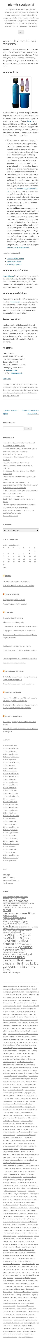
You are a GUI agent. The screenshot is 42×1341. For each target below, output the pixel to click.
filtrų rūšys (20, 992)
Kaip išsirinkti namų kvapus (12, 454)
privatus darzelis (8, 1261)
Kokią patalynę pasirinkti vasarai (14, 600)
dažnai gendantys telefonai (12, 1168)
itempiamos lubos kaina (29, 1267)
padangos (26, 944)
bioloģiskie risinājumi (27, 1250)
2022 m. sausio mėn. (10, 824)
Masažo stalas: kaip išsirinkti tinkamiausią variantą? (20, 485)
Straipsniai (7, 379)
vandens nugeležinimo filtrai (21, 393)
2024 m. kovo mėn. (9, 799)
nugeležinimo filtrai (16, 937)
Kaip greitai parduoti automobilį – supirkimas (18, 684)
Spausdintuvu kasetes (10, 1303)
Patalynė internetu (12, 594)
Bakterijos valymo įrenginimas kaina (14, 1219)
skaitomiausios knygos (13, 954)
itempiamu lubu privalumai (11, 1264)
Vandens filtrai (8, 387)
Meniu (21, 32)
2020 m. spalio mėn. (9, 861)
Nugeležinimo (8, 276)
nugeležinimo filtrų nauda (11, 1056)
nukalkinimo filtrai (16, 940)
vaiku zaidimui (14, 1250)
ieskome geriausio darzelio (26, 1258)
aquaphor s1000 (24, 1118)
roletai (21, 952)
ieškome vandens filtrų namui (12, 1031)
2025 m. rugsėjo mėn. (10, 754)
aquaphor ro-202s (22, 1110)
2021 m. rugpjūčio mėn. (11, 833)
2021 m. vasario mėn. (10, 849)
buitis (24, 1233)
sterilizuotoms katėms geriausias (13, 1166)
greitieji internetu (31, 1320)
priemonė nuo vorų (9, 1132)
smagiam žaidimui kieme (11, 1152)
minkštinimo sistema (9, 1000)
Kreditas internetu (8, 1311)
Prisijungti (6, 875)
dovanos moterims (11, 907)
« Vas (4, 567)
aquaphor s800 (22, 1095)
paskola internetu (11, 947)
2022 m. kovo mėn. (9, 818)
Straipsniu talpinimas (13, 692)
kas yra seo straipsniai (21, 1194)
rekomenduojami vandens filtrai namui (25, 1039)
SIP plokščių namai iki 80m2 (23, 1202)
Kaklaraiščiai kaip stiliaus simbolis (14, 488)
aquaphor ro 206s (8, 1124)
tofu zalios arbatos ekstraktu (25, 1281)
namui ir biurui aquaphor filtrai (18, 1101)
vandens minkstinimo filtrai (19, 968)
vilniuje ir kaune (16, 1331)
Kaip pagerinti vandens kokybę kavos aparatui (19, 631)
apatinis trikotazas (20, 897)
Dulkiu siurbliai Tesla (16, 1210)
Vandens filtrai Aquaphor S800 (13, 496)
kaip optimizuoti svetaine (22, 1199)
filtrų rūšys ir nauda (24, 1000)
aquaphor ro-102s (13, 1098)
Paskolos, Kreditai (21, 1314)
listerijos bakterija (14, 1247)
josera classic (22, 1191)
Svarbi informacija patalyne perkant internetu (18, 510)
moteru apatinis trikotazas (11, 930)
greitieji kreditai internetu (13, 919)
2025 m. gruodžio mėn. (11, 748)
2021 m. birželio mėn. (10, 838)
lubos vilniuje (26, 1272)
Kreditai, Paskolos (15, 1317)
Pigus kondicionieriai (9, 1300)
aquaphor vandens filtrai (19, 1073)
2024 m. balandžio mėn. (11, 796)
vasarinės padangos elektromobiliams (23, 1177)
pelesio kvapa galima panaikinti (27, 1126)
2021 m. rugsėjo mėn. (10, 830)
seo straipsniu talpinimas (20, 1140)
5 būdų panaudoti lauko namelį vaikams (17, 646)
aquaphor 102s (14, 1121)
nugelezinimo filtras (17, 934)
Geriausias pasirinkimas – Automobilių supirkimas (20, 659)
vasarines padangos (12, 972)
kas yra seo (34, 1132)
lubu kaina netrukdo (28, 1264)
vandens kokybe (20, 390)
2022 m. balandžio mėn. (11, 816)
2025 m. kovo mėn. (9, 765)
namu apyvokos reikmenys (12, 1233)
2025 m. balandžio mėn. (11, 762)
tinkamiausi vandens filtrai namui (20, 1025)
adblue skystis (31, 1253)
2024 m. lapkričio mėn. (10, 776)
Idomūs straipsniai (21, 4)
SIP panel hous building (31, 1230)
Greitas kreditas (34, 1311)
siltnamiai (35, 1272)
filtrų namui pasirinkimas (11, 1020)
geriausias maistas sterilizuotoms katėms (16, 1160)
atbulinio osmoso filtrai (30, 1006)
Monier (20, 1297)
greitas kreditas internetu (14, 917)
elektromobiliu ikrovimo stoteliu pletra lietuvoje (19, 1171)
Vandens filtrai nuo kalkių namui (14, 446)
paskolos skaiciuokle (11, 952)
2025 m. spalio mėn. (9, 751)
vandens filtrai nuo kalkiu (20, 963)
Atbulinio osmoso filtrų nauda (13, 622)
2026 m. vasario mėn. (10, 746)
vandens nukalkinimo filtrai (25, 1065)
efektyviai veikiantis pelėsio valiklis (14, 1188)
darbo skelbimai (29, 903)
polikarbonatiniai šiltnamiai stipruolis (15, 1244)
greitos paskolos (19, 1320)
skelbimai (27, 954)
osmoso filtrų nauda (20, 994)
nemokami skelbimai (25, 930)
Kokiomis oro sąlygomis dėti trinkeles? (16, 581)
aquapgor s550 (25, 1098)
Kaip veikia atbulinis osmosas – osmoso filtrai (18, 586)
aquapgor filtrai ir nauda (15, 1090)
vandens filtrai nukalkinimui (16, 1003)
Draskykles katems (9, 1309)
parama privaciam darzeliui (12, 1255)
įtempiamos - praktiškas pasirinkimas (20, 1334)
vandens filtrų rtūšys (22, 1037)
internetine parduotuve (28, 986)
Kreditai (5, 1317)
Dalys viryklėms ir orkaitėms (13, 1230)
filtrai (21, 387)
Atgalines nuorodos (24, 1300)
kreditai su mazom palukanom (26, 927)
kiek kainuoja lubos (27, 1269)
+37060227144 (11, 370)
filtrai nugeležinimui (32, 992)
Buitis (15, 384)
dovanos (7, 905)
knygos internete (10, 923)
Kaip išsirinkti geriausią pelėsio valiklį (15, 507)
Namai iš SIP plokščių (18, 1225)
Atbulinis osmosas (14, 264)
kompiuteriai (23, 923)
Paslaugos (26, 384)
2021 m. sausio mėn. (10, 852)
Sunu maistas (21, 1306)
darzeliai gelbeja (27, 1255)
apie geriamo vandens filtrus (20, 1009)
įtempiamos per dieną (10, 1337)
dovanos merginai (19, 905)
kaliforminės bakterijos (18, 1213)
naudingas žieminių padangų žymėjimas (16, 1180)
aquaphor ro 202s (26, 1121)
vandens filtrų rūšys (9, 1053)
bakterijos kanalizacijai (12, 903)
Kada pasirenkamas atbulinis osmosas (16, 462)
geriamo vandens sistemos (22, 1067)
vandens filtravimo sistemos (28, 1017)
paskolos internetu (14, 950)
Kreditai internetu (22, 1309)
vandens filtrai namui (18, 960)
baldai (22, 903)
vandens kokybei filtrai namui (17, 1034)
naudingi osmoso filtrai (24, 1014)
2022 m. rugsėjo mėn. (10, 810)
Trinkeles (33, 1297)
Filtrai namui (9, 612)
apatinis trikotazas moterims (14, 898)
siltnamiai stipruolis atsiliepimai (24, 1241)
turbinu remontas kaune (10, 1275)
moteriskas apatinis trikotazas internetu (20, 929)
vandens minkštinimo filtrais (18, 247)
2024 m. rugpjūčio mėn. (11, 785)
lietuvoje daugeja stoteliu (11, 1174)
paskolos (25, 947)
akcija (5, 897)
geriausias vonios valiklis (31, 1168)
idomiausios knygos (12, 921)
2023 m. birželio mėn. (10, 802)
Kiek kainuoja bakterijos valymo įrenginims (24, 1227)
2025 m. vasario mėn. (10, 768)
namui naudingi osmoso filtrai (25, 1011)
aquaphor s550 (30, 1115)
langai (5, 929)
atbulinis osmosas (15, 901)
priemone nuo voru (9, 1129)
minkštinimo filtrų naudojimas (20, 997)
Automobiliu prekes (9, 1306)
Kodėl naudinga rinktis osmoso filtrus (16, 482)
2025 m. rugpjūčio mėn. (11, 757)
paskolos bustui (30, 1286)
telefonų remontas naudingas (21, 1154)
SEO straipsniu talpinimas (14, 671)
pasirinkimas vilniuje (9, 1258)
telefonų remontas (23, 1132)
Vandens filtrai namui (15, 258)
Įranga (19, 384)
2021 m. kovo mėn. (9, 847)
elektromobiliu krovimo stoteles (13, 1286)
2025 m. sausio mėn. (10, 771)
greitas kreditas (10, 915)
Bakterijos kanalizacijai (13, 716)
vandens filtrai (29, 387)
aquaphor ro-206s (26, 1112)
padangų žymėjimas (9, 989)
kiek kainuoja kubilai (32, 1166)
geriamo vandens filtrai (19, 913)
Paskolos (31, 1314)
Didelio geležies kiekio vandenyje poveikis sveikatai (20, 626)
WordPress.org (8, 883)
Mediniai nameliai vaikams (22, 1292)
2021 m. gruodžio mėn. (11, 827)
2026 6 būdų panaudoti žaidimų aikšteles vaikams (20, 650)
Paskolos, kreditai (28, 1317)
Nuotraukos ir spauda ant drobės (14, 663)
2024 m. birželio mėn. (10, 790)
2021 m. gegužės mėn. (10, 841)
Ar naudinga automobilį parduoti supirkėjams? (19, 443)
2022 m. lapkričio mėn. (10, 807)
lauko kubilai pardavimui (24, 1129)
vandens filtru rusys (9, 1095)
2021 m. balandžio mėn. (11, 844)
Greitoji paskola (9, 1314)
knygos (24, 921)
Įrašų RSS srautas (9, 877)
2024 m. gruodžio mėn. (11, 774)
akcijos (10, 896)
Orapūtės (10, 1278)
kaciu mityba (20, 1289)
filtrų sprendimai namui (28, 1028)
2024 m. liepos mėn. (9, 788)
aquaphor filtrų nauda (21, 1087)
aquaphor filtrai (33, 1073)
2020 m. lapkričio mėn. (10, 858)
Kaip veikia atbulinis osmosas (13, 618)
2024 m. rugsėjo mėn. (10, 782)
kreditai (9, 926)
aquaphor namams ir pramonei (13, 1084)
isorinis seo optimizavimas (19, 1196)
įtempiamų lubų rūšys (26, 1337)
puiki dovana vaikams (27, 1149)
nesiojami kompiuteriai (12, 932)
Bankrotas (29, 1289)
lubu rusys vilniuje (14, 1272)
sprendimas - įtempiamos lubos (13, 1328)
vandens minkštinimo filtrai (26, 1053)
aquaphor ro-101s (8, 1110)
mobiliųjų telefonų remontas (20, 1163)
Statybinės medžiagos (25, 1303)
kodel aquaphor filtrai (25, 1104)
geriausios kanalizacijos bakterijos (14, 1253)
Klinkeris (8, 576)
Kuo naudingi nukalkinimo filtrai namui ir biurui (19, 505)
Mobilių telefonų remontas (12, 513)
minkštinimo (15, 302)
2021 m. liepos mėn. (9, 835)
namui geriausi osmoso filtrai (22, 1048)
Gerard (26, 1297)
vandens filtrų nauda (15, 1051)
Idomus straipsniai (14, 986)
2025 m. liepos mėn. (9, 760)
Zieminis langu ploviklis (22, 1278)
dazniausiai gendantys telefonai (23, 1157)
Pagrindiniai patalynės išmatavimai (15, 604)
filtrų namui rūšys (24, 1042)
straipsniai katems (26, 1275)
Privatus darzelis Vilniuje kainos (24, 1216)
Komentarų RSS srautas (11, 880)
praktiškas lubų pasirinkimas (23, 1326)
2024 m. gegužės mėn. (10, 793)
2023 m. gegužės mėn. (10, 804)
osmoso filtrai (12, 944)
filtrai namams (22, 1023)
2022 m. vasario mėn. (10, 821)
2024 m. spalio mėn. (9, 779)
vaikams (30, 1233)
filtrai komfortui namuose (28, 1020)
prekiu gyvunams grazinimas (25, 1283)
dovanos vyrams (26, 907)
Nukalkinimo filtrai (14, 261)
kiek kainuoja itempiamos (11, 1269)
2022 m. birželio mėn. (10, 813)
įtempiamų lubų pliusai (28, 1323)
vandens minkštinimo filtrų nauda (24, 1059)
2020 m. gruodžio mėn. (11, 855)
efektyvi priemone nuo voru (28, 1185)
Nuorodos (30, 1306)
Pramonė (33, 384)
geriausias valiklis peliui (10, 1185)
